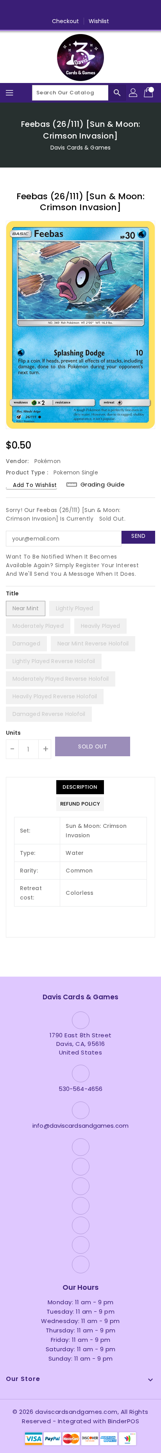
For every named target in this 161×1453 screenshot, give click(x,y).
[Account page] (133, 93)
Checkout (65, 21)
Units (13, 733)
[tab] (80, 787)
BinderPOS (124, 1421)
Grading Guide (102, 484)
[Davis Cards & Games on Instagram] (66, 9)
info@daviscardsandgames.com (80, 1125)
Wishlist (99, 21)
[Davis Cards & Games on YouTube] (80, 9)
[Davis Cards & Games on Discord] (95, 9)
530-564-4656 (80, 1089)
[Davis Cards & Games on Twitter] (51, 9)
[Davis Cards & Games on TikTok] (125, 9)
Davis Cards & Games (80, 147)
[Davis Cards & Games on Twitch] (110, 9)
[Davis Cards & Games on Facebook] (36, 9)
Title (12, 593)
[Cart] (149, 93)
